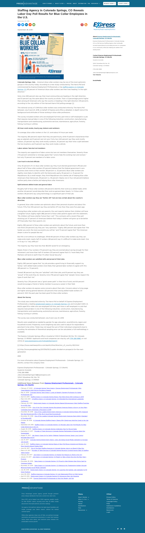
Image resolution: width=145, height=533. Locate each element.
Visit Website (97, 74)
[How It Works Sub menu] (53, 3)
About (75, 3)
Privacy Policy (111, 497)
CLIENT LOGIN (123, 3)
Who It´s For (59, 3)
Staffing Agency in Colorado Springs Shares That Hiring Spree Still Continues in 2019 (57, 396)
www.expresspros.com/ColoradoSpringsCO (41, 341)
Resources (94, 3)
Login (108, 512)
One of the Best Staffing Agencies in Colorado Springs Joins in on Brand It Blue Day (57, 448)
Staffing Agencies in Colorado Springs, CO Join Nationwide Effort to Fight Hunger (57, 474)
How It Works (47, 3)
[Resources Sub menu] (99, 3)
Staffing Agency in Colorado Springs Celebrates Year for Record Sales (54, 429)
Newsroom (110, 510)
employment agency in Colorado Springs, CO (53, 304)
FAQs (108, 503)
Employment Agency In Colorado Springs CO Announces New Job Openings (55, 476)
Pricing (69, 3)
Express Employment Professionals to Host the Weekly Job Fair (54, 478)
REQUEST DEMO (109, 3)
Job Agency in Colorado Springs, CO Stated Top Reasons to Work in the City (58, 454)
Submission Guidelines (113, 505)
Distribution (82, 3)
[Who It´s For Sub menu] (64, 3)
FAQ (89, 3)
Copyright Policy (111, 501)
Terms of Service (112, 499)
